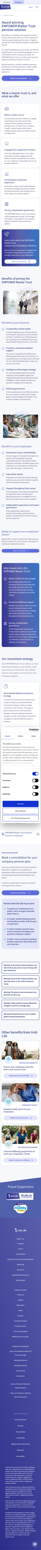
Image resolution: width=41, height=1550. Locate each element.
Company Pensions (8, 15)
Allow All (21, 804)
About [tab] (33, 736)
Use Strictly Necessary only (20, 818)
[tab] (7, 2)
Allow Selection (20, 811)
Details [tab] (20, 736)
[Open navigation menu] (36, 7)
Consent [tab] (7, 736)
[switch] (35, 780)
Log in (31, 7)
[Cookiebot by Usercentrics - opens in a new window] (29, 730)
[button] (5, 6)
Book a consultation (18, 893)
